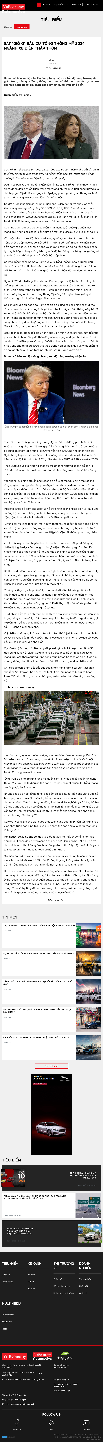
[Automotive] (43, 1356)
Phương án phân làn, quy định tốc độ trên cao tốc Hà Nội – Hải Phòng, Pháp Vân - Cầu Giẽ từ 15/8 (36, 1197)
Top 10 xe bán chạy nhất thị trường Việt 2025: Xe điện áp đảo (83, 1175)
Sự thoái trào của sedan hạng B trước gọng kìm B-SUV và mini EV (38, 953)
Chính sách (59, 1279)
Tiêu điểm (51, 19)
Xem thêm (50, 1065)
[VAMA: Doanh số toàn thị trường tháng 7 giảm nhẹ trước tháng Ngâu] (90, 1233)
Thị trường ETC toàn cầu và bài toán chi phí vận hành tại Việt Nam (39, 925)
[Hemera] (65, 1356)
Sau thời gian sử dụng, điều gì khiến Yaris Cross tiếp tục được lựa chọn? (37, 1010)
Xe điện (31, 1288)
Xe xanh (47, 4)
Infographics (8, 1314)
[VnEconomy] (14, 1356)
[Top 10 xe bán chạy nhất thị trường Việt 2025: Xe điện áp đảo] (13, 1178)
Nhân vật (83, 1286)
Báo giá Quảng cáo (61, 1379)
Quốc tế (8, 27)
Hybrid (31, 1281)
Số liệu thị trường (62, 1286)
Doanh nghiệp (77, 4)
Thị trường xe (61, 4)
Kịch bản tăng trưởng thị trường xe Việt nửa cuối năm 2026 (36, 1037)
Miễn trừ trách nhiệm (62, 1391)
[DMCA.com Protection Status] (8, 1437)
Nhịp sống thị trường (64, 1293)
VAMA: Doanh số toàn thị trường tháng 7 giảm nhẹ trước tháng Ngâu (20, 1231)
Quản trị (83, 1293)
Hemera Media (60, 1367)
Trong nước (21, 27)
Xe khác (31, 1274)
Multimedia (92, 4)
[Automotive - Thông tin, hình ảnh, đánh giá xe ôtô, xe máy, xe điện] (18, 9)
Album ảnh (7, 1321)
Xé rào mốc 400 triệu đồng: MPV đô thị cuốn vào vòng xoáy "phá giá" (37, 982)
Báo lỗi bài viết (55, 68)
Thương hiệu (85, 1279)
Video (4, 1328)
